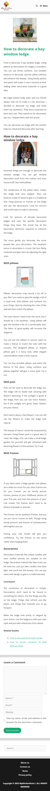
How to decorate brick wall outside (26, 638)
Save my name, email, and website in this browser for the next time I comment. (26, 720)
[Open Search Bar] (37, 6)
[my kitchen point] (7, 6)
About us (25, 762)
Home (25, 771)
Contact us (25, 766)
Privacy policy (25, 775)
